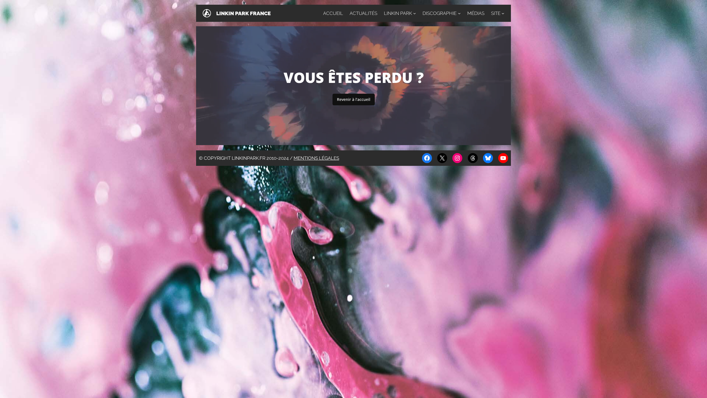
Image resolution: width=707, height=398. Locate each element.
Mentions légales (316, 158)
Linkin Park (398, 13)
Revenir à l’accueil (353, 99)
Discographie (440, 13)
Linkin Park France (243, 13)
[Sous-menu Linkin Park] (414, 13)
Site (495, 13)
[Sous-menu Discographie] (459, 13)
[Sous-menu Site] (503, 13)
